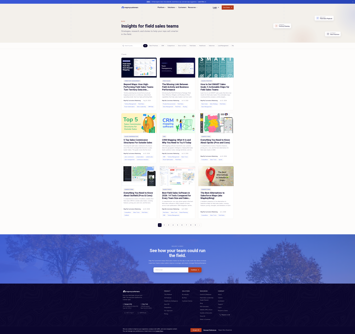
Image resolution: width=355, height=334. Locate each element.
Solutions (171, 7)
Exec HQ (166, 304)
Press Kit (202, 316)
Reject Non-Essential (225, 330)
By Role (184, 298)
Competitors (171, 46)
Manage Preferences (209, 330)
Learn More (201, 2)
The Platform (168, 294)
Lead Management (223, 46)
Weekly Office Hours (206, 310)
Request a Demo (223, 311)
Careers (220, 298)
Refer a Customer (205, 319)
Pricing (166, 314)
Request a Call (226, 315)
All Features (167, 298)
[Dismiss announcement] (353, 2)
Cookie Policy (159, 331)
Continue (195, 270)
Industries (212, 46)
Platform (161, 7)
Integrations (167, 307)
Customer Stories (187, 301)
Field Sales (193, 46)
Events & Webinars (205, 294)
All (145, 46)
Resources (192, 7)
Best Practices (153, 46)
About (220, 294)
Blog (201, 303)
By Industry (185, 294)
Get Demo (227, 7)
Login (215, 7)
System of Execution (206, 313)
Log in (220, 307)
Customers (182, 7)
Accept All (196, 330)
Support (220, 304)
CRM (162, 46)
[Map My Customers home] (130, 7)
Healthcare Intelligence (171, 301)
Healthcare (202, 46)
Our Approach (168, 311)
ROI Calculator (204, 306)
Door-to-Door (182, 46)
